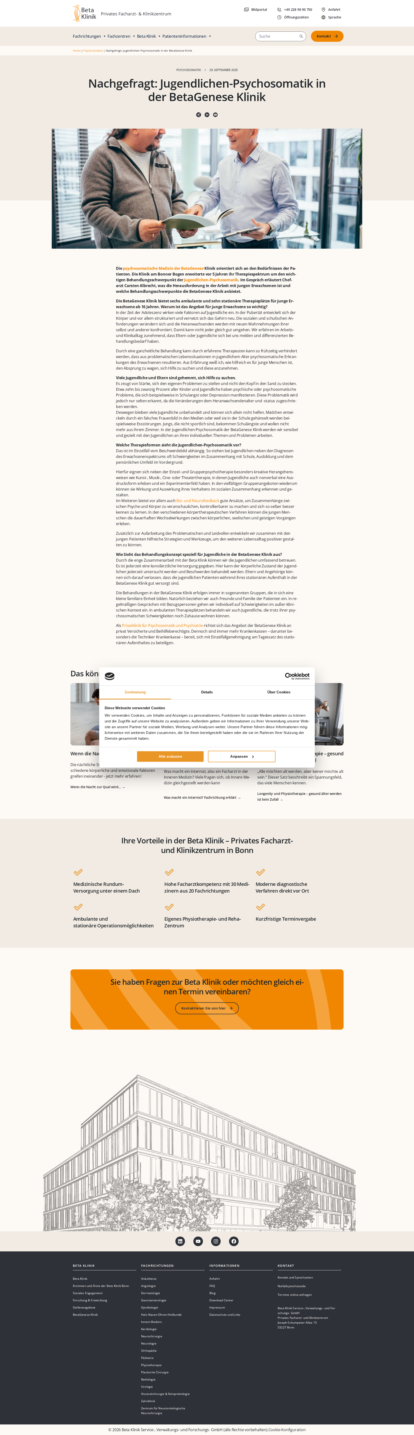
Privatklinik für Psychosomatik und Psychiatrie (162, 625)
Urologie (147, 1387)
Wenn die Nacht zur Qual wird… (95, 787)
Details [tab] (207, 692)
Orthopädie (149, 1351)
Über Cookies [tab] (278, 692)
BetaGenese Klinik (85, 1315)
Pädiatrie (147, 1358)
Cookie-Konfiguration (287, 1429)
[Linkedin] (180, 1241)
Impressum (217, 1307)
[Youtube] (198, 1241)
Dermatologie (150, 1293)
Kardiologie (149, 1329)
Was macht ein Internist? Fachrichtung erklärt (200, 797)
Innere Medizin (151, 1322)
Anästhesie (148, 1279)
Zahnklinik (148, 1401)
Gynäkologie (149, 1307)
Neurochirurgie (151, 1336)
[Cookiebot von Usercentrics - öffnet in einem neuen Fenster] (289, 676)
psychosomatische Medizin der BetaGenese (163, 268)
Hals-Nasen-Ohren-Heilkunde (161, 1315)
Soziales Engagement (88, 1293)
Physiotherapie (151, 1365)
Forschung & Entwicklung (90, 1300)
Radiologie (148, 1379)
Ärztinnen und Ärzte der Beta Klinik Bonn (101, 1286)
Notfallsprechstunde (292, 1286)
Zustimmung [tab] (135, 692)
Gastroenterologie (153, 1300)
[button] (301, 36)
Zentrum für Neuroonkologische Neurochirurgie (163, 1410)
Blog (212, 1293)
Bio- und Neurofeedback (197, 500)
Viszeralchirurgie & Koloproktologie (165, 1394)
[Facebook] (234, 1241)
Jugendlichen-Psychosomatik (211, 279)
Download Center (221, 1300)
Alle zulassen (170, 756)
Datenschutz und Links (224, 1315)
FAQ (212, 1286)
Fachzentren (119, 36)
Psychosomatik (93, 50)
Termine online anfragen (295, 1295)
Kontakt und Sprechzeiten (295, 1277)
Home (76, 50)
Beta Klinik (146, 36)
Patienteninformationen (184, 36)
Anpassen (239, 756)
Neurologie (148, 1343)
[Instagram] (216, 1241)
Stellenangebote (84, 1307)
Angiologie (148, 1286)
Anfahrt (214, 1279)
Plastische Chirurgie (155, 1372)
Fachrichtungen (87, 36)
